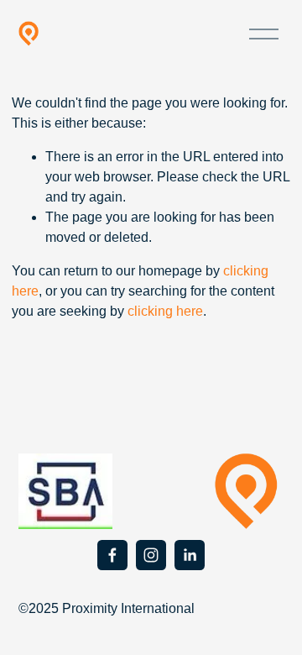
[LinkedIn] (189, 555)
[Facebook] (112, 555)
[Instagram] (151, 555)
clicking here (165, 311)
